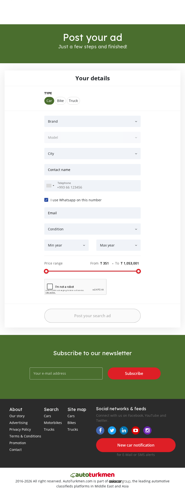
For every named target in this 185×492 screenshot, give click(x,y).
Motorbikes (53, 422)
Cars (47, 416)
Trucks (49, 429)
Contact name (59, 169)
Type (48, 93)
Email (52, 213)
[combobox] (50, 185)
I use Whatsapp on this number (76, 200)
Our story (17, 416)
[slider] (46, 271)
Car (49, 100)
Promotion (17, 443)
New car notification (135, 445)
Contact (15, 449)
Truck (73, 100)
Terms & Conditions (25, 436)
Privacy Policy (20, 429)
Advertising (18, 422)
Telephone (64, 183)
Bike (60, 100)
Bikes (71, 422)
